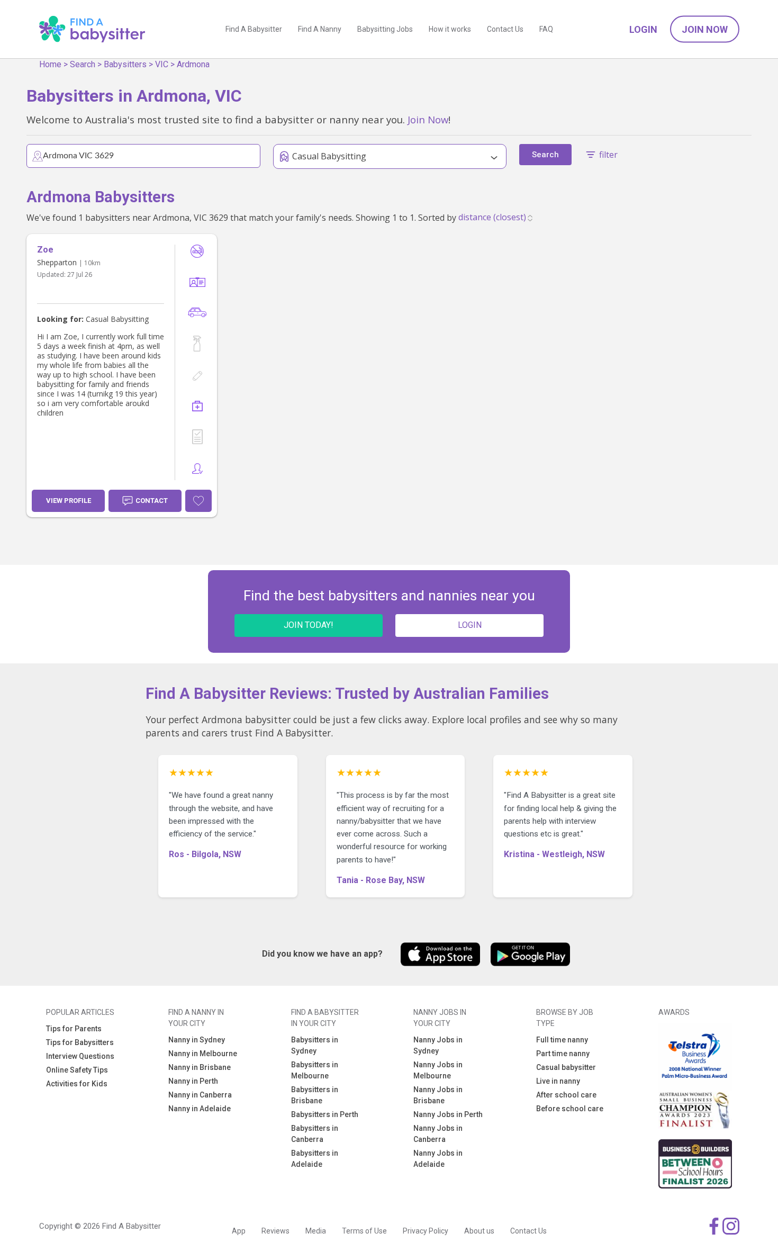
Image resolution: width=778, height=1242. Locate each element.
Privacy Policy (425, 1231)
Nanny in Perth (193, 1081)
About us (479, 1231)
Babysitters (125, 64)
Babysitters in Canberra (314, 1134)
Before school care (569, 1108)
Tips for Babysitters (80, 1042)
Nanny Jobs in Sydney (438, 1045)
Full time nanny (562, 1040)
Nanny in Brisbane (199, 1067)
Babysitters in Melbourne (314, 1070)
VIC (161, 64)
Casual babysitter (566, 1067)
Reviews (275, 1231)
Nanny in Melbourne (202, 1053)
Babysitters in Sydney (314, 1045)
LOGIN (470, 625)
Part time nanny (563, 1053)
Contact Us (505, 29)
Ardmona (193, 64)
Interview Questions (80, 1056)
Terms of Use (364, 1231)
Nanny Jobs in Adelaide (438, 1158)
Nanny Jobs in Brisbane (438, 1095)
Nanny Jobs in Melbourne (438, 1070)
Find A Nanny (319, 29)
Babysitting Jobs (385, 29)
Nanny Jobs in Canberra (438, 1134)
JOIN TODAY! (308, 625)
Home (50, 64)
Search (82, 64)
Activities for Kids (76, 1083)
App (239, 1231)
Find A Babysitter (253, 29)
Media (315, 1231)
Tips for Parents (74, 1028)
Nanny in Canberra (200, 1095)
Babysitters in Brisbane (314, 1095)
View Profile (68, 501)
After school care (566, 1095)
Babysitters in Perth (324, 1114)
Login (643, 29)
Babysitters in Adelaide (314, 1158)
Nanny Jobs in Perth (448, 1114)
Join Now (705, 29)
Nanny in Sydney (196, 1040)
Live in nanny (558, 1081)
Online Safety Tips (77, 1070)
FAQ (546, 29)
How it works (450, 29)
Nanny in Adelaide (199, 1108)
